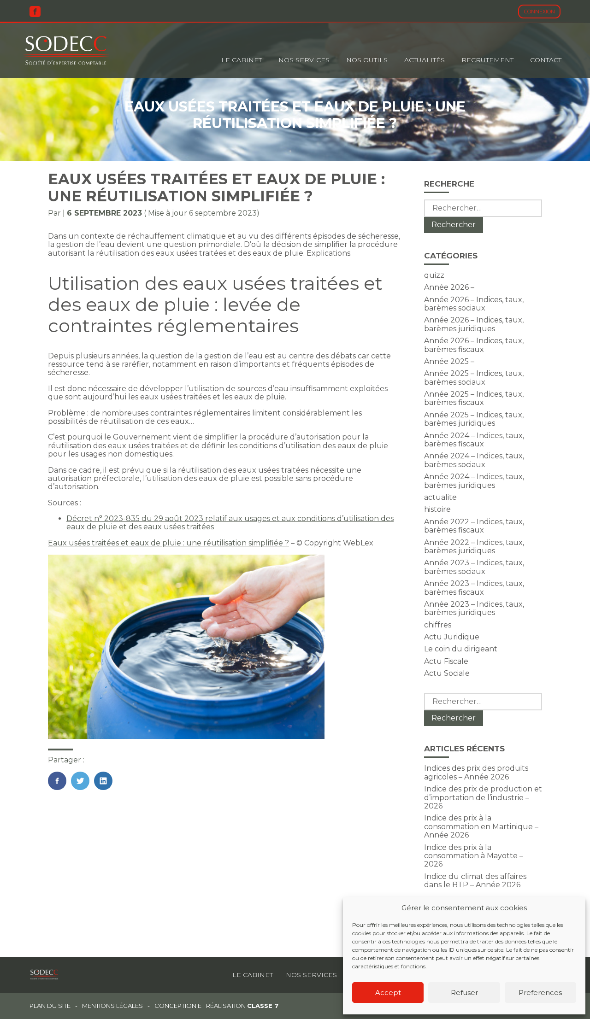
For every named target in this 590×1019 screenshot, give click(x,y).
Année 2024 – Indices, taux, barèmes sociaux (474, 460)
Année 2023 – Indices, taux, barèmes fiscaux (474, 587)
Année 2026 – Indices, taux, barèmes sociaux (474, 303)
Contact (545, 60)
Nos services (311, 975)
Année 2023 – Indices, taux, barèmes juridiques (474, 608)
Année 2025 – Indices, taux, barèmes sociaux (474, 377)
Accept (388, 992)
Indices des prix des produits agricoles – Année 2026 (476, 772)
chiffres (437, 625)
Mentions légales (112, 1005)
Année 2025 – (449, 361)
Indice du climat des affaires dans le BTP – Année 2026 (475, 880)
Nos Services (304, 60)
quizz (434, 275)
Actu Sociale (447, 673)
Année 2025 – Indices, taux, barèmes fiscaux (474, 398)
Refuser (464, 992)
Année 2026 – (449, 287)
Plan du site (50, 1005)
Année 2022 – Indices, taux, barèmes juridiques (474, 546)
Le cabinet (241, 60)
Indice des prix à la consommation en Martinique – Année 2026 (481, 826)
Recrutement (487, 60)
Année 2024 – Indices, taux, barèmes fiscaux (474, 439)
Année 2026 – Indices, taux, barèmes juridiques (474, 324)
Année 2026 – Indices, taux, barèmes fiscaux (474, 344)
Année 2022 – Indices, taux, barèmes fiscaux (474, 525)
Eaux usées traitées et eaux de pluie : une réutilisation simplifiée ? (168, 543)
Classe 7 (262, 1005)
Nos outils (367, 60)
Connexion (539, 11)
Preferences (540, 992)
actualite (440, 497)
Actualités (424, 60)
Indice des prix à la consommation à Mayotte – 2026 (473, 856)
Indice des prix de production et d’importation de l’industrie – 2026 (483, 797)
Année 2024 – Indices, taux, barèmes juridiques (474, 480)
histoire (437, 509)
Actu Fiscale (446, 661)
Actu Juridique (451, 636)
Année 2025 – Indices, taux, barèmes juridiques (474, 419)
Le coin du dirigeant (460, 648)
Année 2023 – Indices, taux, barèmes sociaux (474, 566)
